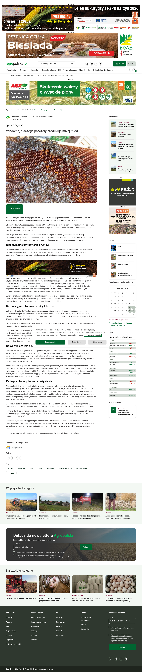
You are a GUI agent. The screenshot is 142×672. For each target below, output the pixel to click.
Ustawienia (76, 342)
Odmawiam (97, 342)
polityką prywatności (93, 335)
